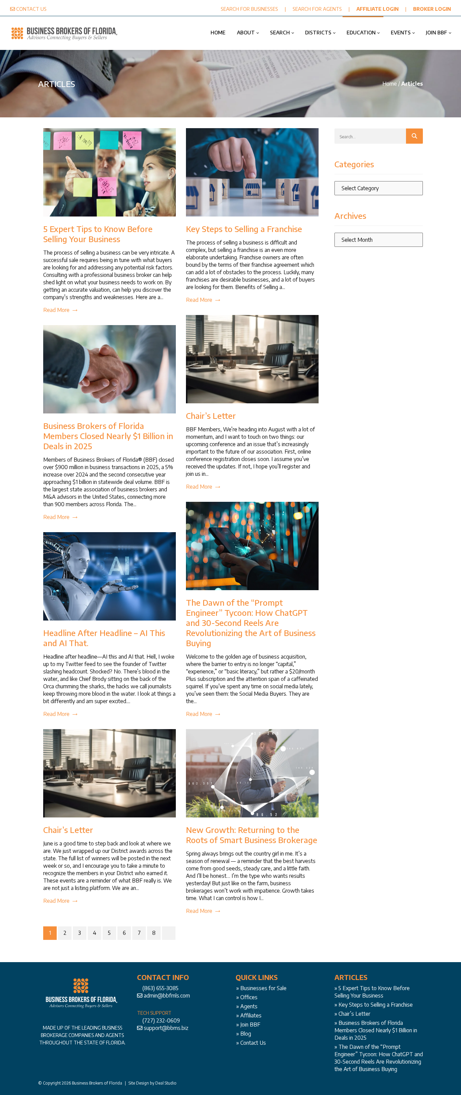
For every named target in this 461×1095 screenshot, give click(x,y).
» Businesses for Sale (261, 988)
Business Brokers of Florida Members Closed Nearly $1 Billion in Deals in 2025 (108, 436)
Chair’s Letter (211, 415)
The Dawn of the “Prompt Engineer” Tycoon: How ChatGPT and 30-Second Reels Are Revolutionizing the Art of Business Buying (251, 622)
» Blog (243, 1033)
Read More (56, 310)
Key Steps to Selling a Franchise (244, 229)
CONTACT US (31, 9)
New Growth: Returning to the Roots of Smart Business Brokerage (251, 835)
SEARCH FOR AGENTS (317, 9)
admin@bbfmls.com (167, 995)
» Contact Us (251, 1042)
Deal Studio (166, 1083)
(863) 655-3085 (160, 988)
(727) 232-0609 (161, 1020)
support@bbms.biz (166, 1028)
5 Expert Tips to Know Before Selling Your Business (98, 234)
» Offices (246, 997)
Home (389, 83)
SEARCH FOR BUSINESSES (249, 9)
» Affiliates (249, 1015)
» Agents (246, 1006)
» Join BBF (248, 1024)
